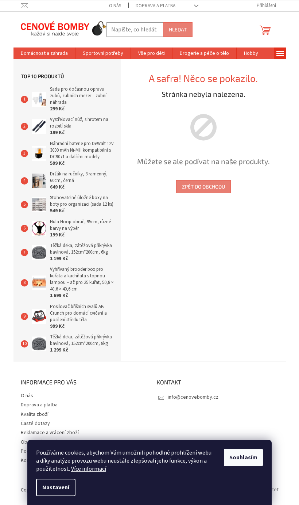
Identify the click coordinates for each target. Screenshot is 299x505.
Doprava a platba (155, 6)
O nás (115, 6)
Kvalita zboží (34, 414)
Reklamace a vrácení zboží (50, 432)
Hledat (178, 29)
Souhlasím (243, 457)
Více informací (88, 469)
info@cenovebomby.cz (193, 397)
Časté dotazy (35, 423)
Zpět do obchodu (203, 186)
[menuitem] (44, 53)
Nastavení (55, 487)
